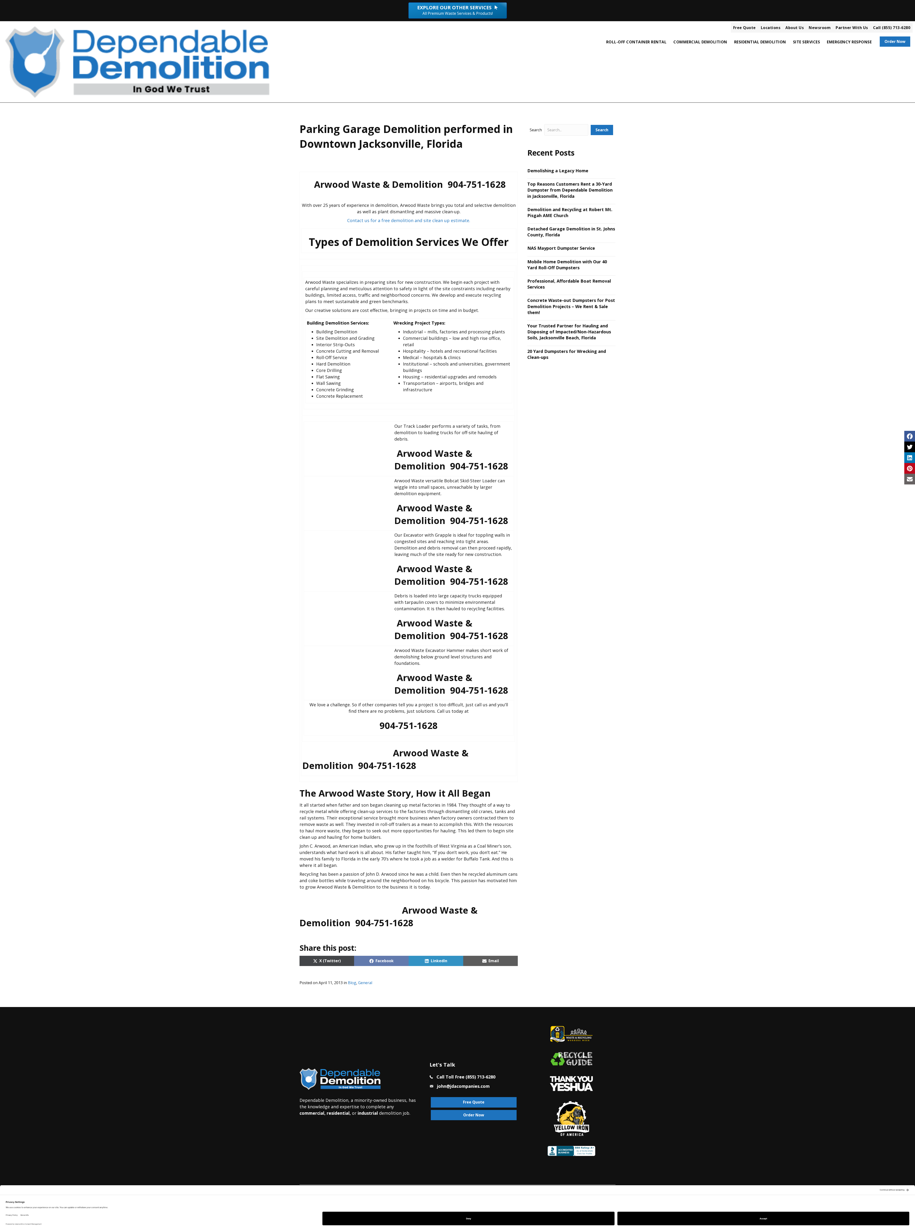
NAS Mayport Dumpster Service (561, 248)
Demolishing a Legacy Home (557, 170)
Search (536, 129)
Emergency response (849, 42)
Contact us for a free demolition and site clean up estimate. (408, 220)
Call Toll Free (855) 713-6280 (466, 1077)
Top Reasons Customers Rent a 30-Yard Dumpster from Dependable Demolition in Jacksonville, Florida (570, 190)
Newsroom (820, 27)
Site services (806, 42)
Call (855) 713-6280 (891, 27)
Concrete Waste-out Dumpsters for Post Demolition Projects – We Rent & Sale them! (571, 306)
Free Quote (744, 27)
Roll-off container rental (636, 42)
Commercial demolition (700, 42)
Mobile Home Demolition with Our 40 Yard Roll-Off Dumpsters (567, 264)
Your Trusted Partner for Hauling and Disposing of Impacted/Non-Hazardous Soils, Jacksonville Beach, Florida (569, 332)
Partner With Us (852, 27)
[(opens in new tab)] (571, 1083)
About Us (794, 27)
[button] (602, 130)
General (365, 982)
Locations (771, 27)
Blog (352, 982)
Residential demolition (760, 42)
